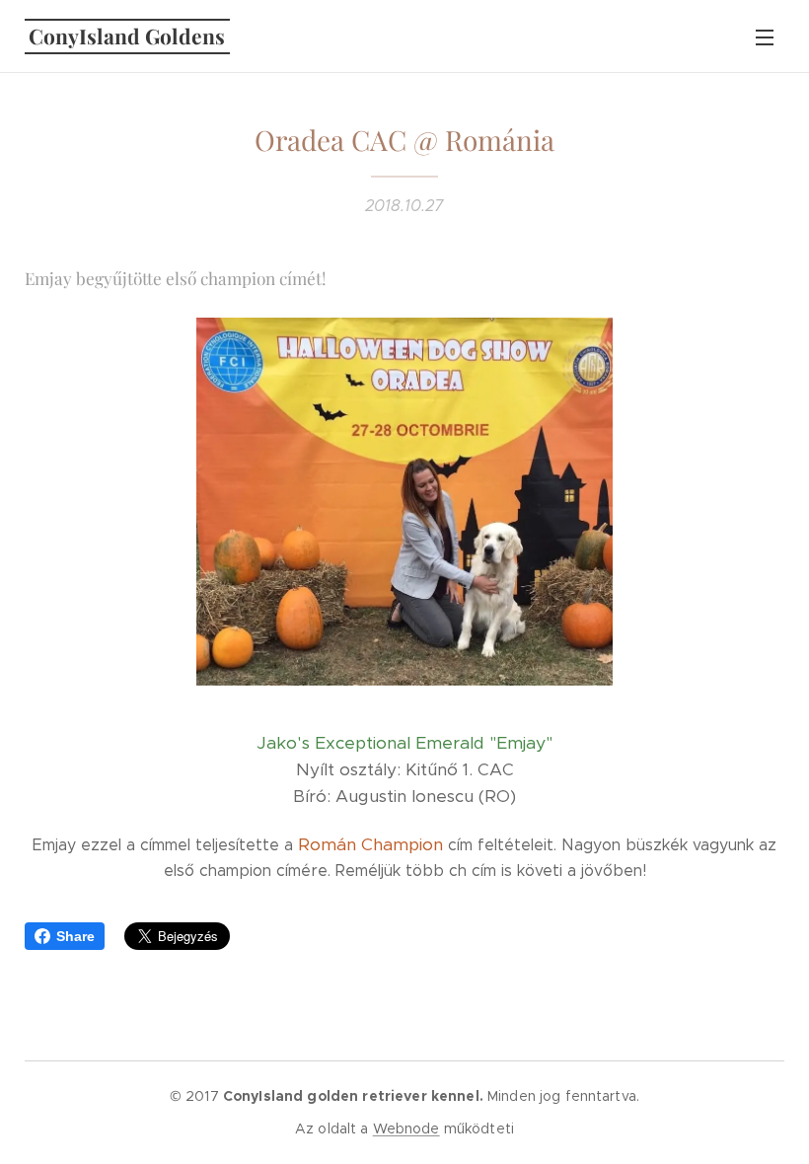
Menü (764, 36)
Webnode (406, 1128)
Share (75, 936)
